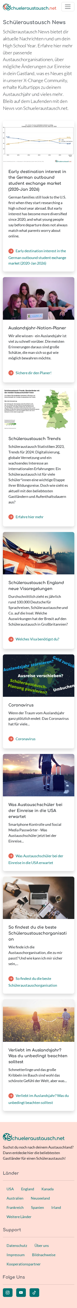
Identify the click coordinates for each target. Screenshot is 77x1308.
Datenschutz (17, 1245)
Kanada (47, 1189)
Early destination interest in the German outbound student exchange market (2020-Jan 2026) (37, 257)
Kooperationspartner (24, 1264)
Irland (56, 1207)
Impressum (16, 1254)
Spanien (37, 1207)
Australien (15, 1198)
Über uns (41, 1245)
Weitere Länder (19, 1216)
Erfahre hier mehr (30, 517)
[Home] (29, 7)
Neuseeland (40, 1198)
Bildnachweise (43, 1254)
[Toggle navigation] (67, 6)
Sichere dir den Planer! (34, 373)
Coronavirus (26, 738)
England (27, 1189)
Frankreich (15, 1207)
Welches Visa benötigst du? (37, 639)
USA (10, 1189)
